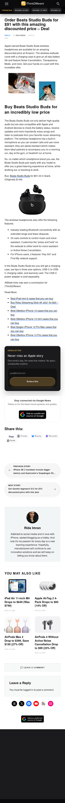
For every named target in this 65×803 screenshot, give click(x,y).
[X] (21, 703)
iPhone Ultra (22, 10)
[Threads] (14, 703)
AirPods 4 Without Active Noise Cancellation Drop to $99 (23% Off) (46, 642)
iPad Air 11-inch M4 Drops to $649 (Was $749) (17, 601)
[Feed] (43, 703)
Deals (7, 35)
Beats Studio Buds (20, 176)
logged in (28, 689)
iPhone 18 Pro (39, 10)
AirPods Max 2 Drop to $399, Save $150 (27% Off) (17, 640)
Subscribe (32, 381)
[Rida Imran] (32, 517)
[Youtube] (36, 703)
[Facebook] (29, 703)
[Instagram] (50, 703)
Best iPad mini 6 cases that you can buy (32, 298)
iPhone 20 (56, 10)
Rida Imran (20, 35)
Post (11, 436)
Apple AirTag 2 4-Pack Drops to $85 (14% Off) (46, 601)
